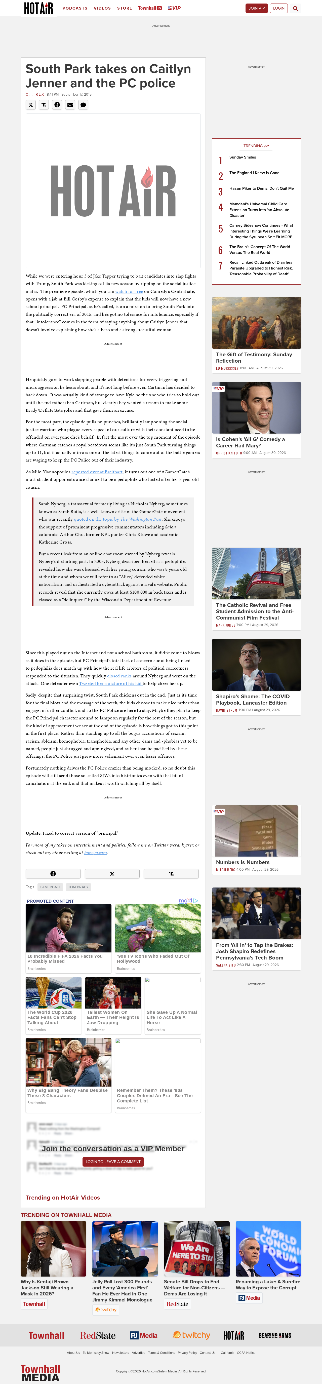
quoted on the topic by (97, 519)
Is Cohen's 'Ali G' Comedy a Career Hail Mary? (250, 442)
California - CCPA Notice (238, 1353)
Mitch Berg (225, 869)
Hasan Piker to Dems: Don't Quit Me (261, 188)
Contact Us (207, 1353)
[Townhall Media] (40, 1373)
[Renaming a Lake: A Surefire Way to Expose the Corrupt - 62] (268, 1249)
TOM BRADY (78, 887)
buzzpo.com (95, 852)
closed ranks (119, 675)
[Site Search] (295, 8)
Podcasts (75, 8)
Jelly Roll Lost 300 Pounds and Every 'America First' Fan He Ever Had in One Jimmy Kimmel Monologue (122, 1291)
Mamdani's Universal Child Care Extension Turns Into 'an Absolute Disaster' (259, 210)
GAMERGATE (50, 887)
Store (124, 8)
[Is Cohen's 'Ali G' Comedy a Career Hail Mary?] (256, 407)
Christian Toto (229, 452)
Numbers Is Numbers (243, 862)
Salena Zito (226, 965)
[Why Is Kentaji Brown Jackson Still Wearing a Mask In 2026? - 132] (53, 1249)
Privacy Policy (187, 1353)
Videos (102, 8)
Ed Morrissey (227, 368)
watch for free (129, 291)
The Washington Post (141, 519)
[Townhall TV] (151, 8)
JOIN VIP (257, 8)
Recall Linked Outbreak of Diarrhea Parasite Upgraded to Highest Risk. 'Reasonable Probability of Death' (261, 268)
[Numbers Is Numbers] (256, 830)
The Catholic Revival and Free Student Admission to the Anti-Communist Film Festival (255, 611)
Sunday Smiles (242, 157)
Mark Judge (225, 625)
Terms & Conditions (161, 1353)
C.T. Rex (35, 94)
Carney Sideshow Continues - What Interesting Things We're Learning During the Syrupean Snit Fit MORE (261, 231)
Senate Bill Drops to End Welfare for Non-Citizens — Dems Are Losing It (194, 1288)
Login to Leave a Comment (113, 1161)
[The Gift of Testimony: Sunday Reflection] (256, 322)
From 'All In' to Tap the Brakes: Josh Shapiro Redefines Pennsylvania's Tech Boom (254, 951)
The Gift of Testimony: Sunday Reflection (254, 357)
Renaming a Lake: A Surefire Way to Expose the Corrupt (268, 1285)
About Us (73, 1353)
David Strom (226, 710)
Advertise (138, 1353)
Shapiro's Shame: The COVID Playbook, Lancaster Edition (253, 699)
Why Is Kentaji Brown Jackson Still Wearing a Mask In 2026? (47, 1288)
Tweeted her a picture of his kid (111, 683)
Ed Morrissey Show (96, 1353)
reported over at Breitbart (97, 471)
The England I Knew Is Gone (254, 172)
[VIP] (175, 8)
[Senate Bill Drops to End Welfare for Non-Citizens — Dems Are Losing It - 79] (197, 1249)
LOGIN (279, 8)
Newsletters (120, 1353)
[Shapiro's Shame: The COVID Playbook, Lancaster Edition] (256, 664)
